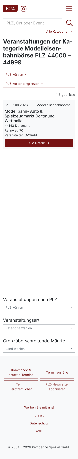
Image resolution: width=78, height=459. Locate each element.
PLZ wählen (15, 74)
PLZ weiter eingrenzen (23, 84)
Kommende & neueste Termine (21, 372)
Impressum (39, 415)
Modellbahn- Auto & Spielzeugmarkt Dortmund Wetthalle (30, 116)
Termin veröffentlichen (21, 386)
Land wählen (15, 349)
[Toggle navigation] (69, 8)
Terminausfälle (57, 372)
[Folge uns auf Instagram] (24, 9)
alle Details (37, 143)
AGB (39, 431)
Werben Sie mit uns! (39, 407)
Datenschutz (39, 423)
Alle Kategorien (58, 31)
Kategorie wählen (19, 328)
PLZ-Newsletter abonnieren (57, 386)
